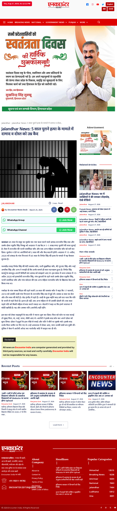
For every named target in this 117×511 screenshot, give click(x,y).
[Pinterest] (67, 210)
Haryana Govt (84, 256)
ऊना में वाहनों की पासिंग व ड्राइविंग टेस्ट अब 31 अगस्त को (94, 288)
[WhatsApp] (74, 210)
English (110, 4)
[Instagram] (92, 4)
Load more (57, 425)
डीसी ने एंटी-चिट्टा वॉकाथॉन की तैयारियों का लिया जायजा (94, 297)
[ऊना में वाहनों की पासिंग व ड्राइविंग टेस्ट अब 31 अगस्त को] (102, 380)
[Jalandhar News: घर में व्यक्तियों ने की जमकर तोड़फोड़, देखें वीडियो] (95, 179)
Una (81, 284)
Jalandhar (5, 123)
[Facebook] (87, 4)
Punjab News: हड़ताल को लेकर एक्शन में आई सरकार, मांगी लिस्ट (94, 210)
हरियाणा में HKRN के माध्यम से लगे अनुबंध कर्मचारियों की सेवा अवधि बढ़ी (94, 271)
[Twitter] (103, 4)
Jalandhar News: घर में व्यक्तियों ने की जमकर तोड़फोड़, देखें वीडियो (94, 197)
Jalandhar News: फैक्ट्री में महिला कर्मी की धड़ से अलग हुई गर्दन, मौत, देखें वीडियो (95, 220)
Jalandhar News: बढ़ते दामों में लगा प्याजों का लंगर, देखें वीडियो (95, 241)
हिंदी (104, 9)
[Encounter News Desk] (3, 209)
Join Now (67, 220)
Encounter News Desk (18, 210)
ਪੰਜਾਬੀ (111, 9)
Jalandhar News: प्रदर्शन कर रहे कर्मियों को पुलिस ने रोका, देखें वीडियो (95, 230)
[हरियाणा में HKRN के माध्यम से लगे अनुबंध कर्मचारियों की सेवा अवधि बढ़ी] (44, 380)
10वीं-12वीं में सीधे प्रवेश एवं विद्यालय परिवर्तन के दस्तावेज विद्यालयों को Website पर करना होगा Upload (95, 261)
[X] (60, 210)
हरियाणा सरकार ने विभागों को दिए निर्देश (93, 279)
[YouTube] (97, 4)
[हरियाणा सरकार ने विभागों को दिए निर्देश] (73, 380)
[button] (99, 22)
